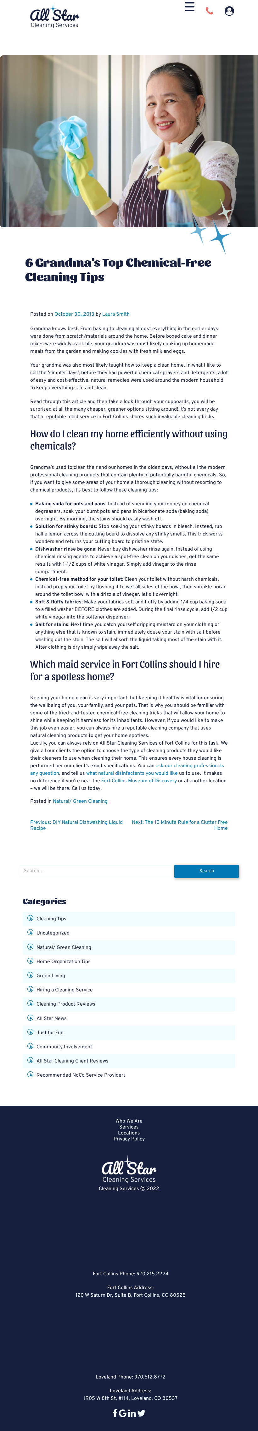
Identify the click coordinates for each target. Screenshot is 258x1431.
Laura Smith (116, 314)
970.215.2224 (153, 1274)
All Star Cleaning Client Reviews (72, 1061)
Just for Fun (50, 1032)
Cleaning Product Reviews (65, 1004)
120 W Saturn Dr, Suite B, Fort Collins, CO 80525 (131, 1295)
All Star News (51, 1018)
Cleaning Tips (51, 919)
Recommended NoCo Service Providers (81, 1075)
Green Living (50, 976)
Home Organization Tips (63, 962)
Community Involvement (64, 1047)
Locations (129, 1133)
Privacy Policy (129, 1139)
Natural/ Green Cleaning (80, 801)
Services (129, 1127)
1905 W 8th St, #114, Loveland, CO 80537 (130, 1398)
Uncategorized (53, 933)
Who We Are (129, 1121)
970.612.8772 (149, 1377)
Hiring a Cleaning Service (64, 990)
